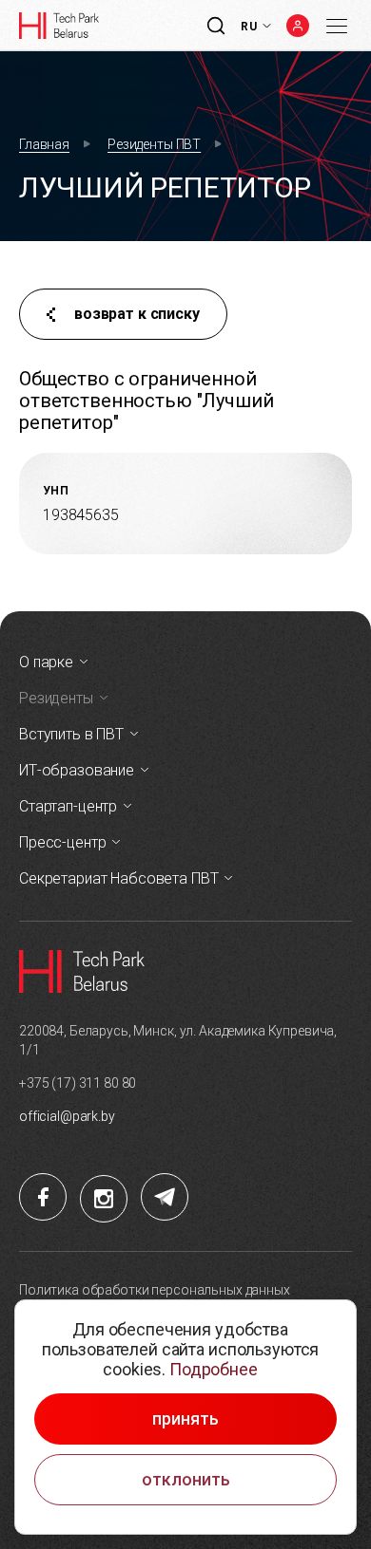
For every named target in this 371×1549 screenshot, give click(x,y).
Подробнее (213, 1369)
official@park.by (67, 1116)
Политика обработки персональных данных (154, 1289)
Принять (185, 1418)
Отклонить (186, 1479)
